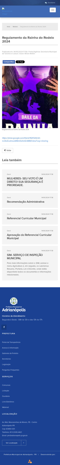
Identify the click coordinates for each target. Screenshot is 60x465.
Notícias (15, 27)
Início (8, 27)
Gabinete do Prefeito (10, 353)
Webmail (5, 407)
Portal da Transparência (11, 342)
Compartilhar (9, 62)
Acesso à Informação (10, 348)
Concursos (6, 385)
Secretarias (6, 359)
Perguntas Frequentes (10, 370)
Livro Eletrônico (8, 402)
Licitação (5, 391)
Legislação (6, 364)
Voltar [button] (8, 150)
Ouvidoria (6, 396)
